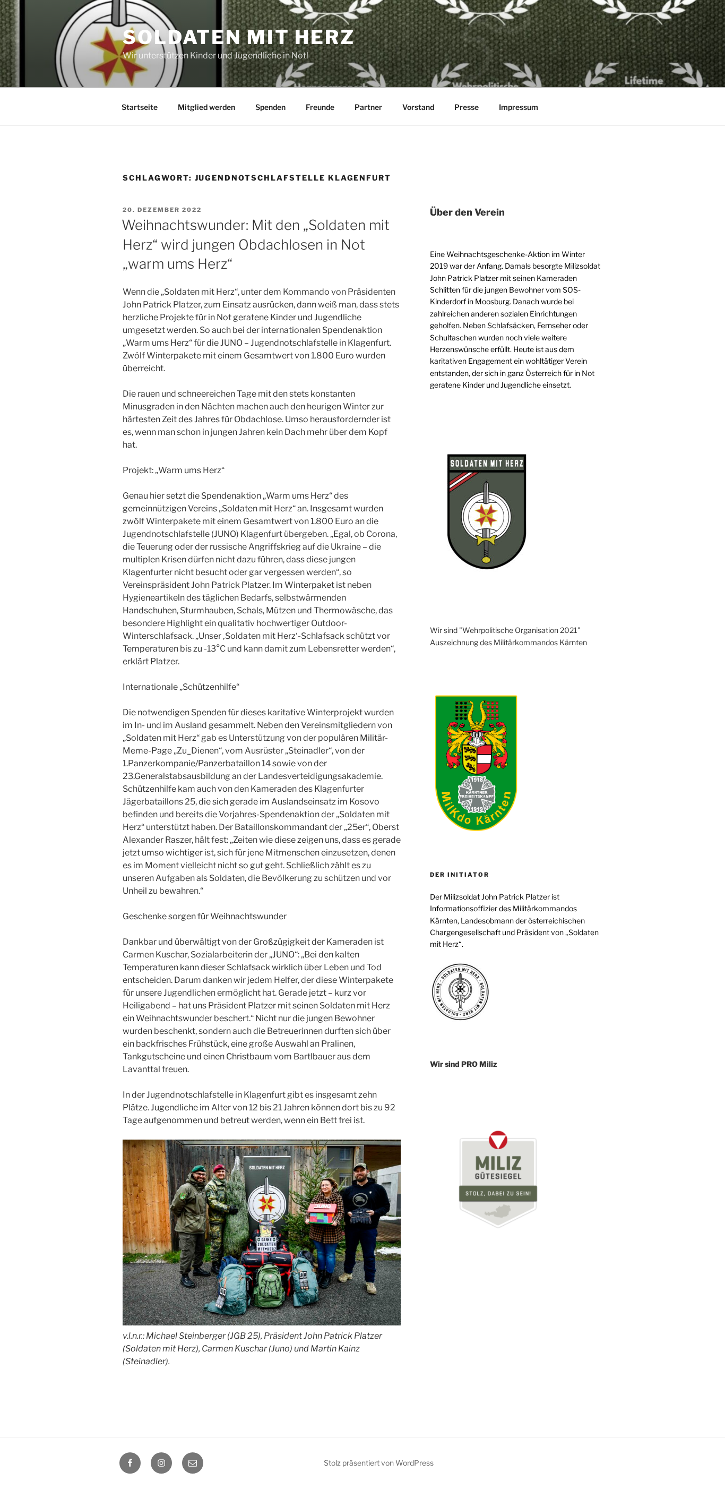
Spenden (270, 107)
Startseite (140, 107)
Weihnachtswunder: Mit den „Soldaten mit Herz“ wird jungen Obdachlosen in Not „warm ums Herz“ (256, 244)
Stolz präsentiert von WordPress (379, 1462)
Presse (466, 107)
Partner (368, 107)
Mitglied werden (206, 107)
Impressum (518, 107)
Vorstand (418, 107)
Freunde (320, 107)
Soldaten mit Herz (239, 37)
